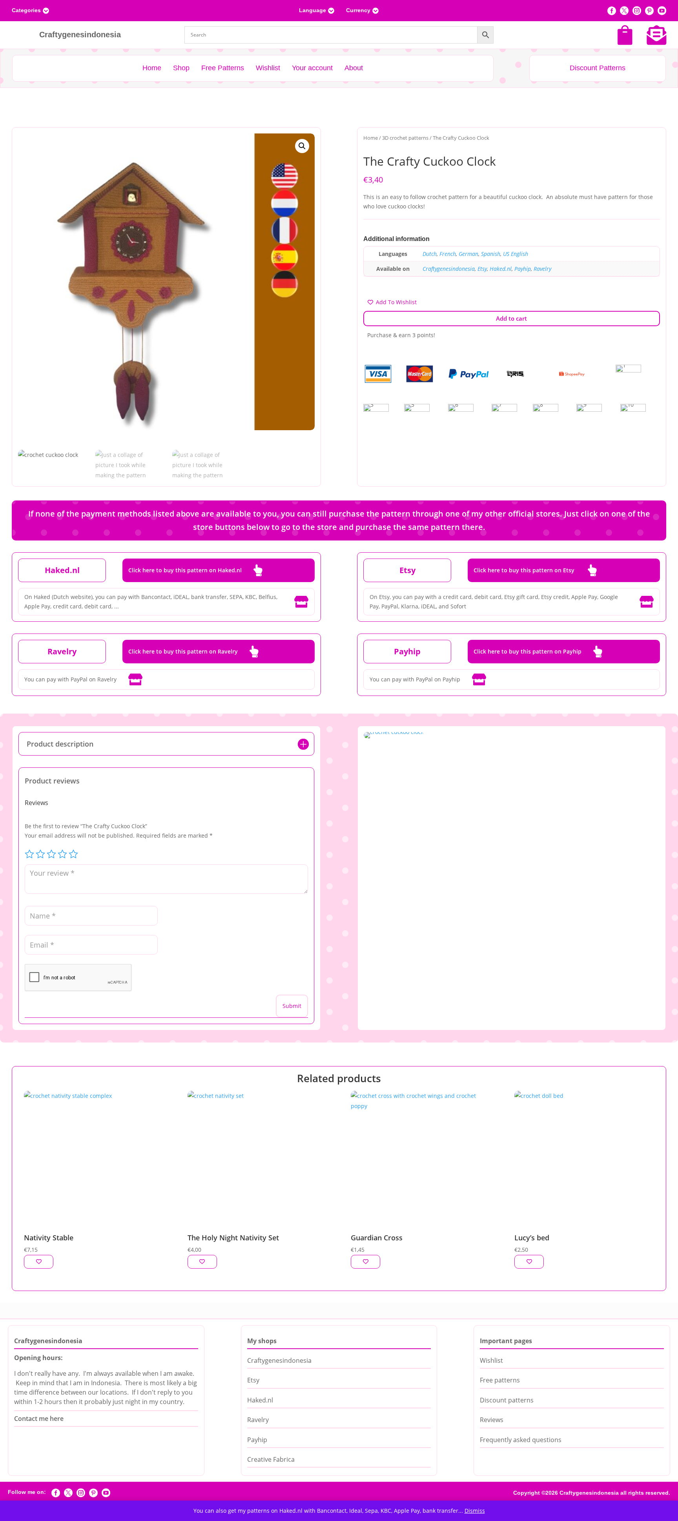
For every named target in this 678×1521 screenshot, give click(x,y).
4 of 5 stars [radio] (62, 854)
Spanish (490, 253)
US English (515, 253)
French (447, 253)
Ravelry (542, 268)
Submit (291, 1006)
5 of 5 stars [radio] (73, 854)
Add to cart (511, 318)
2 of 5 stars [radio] (40, 854)
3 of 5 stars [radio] (51, 854)
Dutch (430, 253)
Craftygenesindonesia (449, 268)
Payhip (522, 268)
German (468, 253)
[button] (302, 146)
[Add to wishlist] (38, 1262)
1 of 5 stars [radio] (29, 854)
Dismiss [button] (475, 1510)
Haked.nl (501, 268)
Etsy (482, 268)
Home (370, 137)
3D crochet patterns (405, 137)
